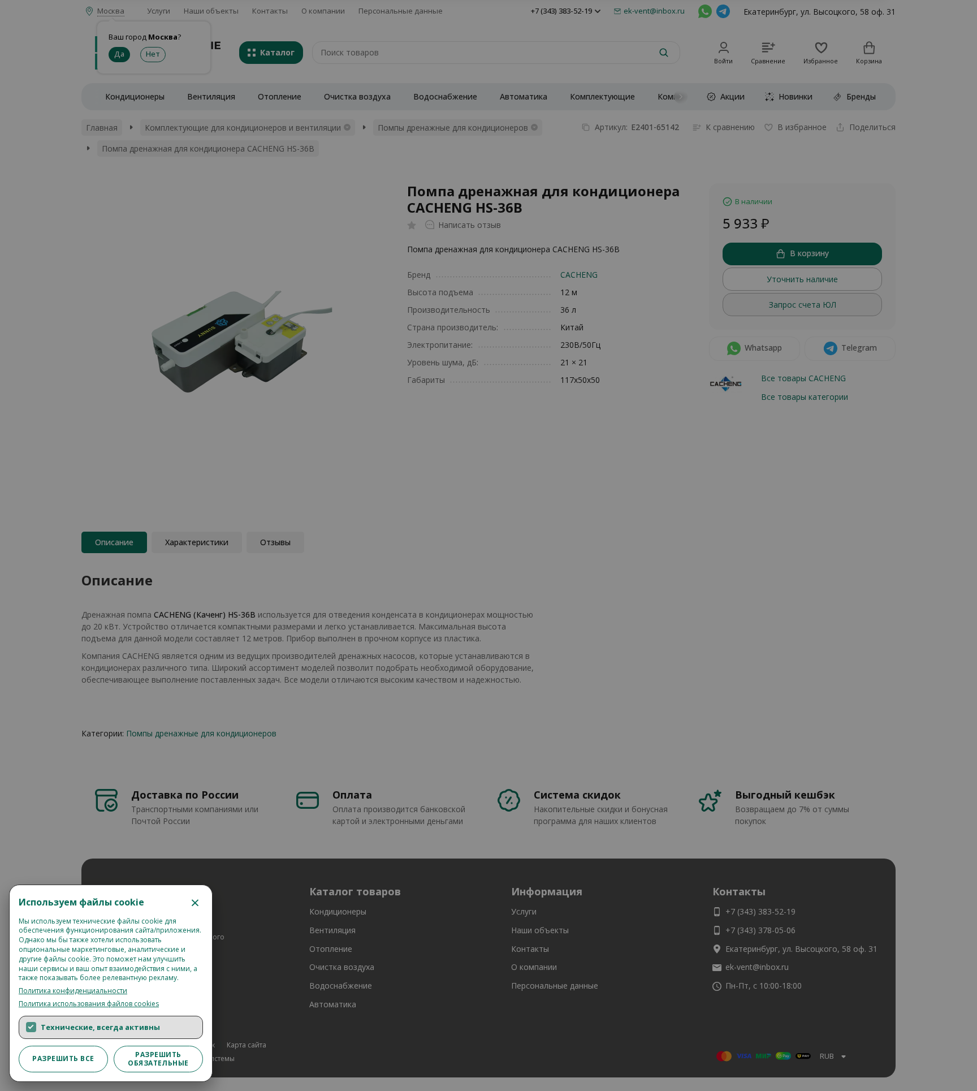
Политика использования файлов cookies (89, 1003)
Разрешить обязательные (158, 1058)
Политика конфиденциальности (73, 990)
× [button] (195, 902)
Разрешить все (63, 1058)
